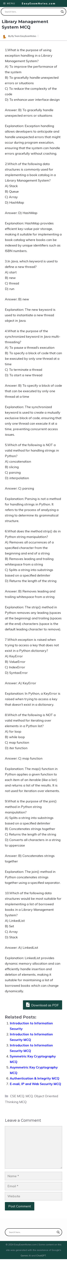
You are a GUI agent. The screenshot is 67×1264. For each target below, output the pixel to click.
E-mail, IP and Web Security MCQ (35, 1084)
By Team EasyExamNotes (23, 36)
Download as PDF (44, 1005)
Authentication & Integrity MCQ (34, 1078)
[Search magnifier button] (62, 11)
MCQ (29, 1096)
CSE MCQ (17, 1096)
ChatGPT (41, 1255)
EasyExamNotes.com (39, 3)
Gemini (25, 1255)
